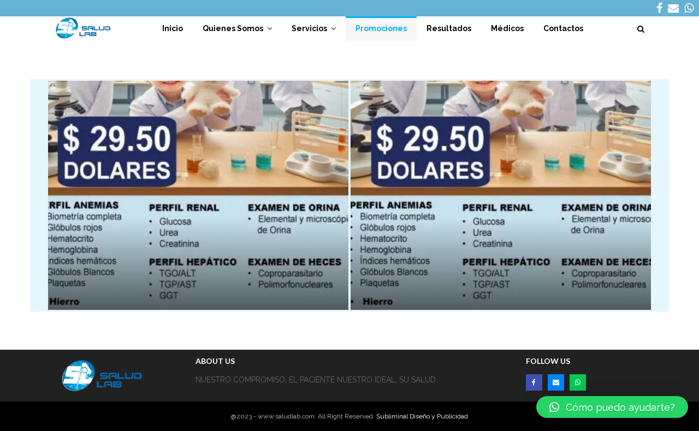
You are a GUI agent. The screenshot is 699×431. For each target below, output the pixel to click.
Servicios (309, 28)
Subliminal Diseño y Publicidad (422, 416)
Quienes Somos (233, 28)
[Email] (556, 382)
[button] (612, 407)
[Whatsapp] (578, 382)
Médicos (507, 28)
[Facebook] (534, 382)
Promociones (381, 28)
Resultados (448, 28)
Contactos (563, 28)
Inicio (172, 28)
